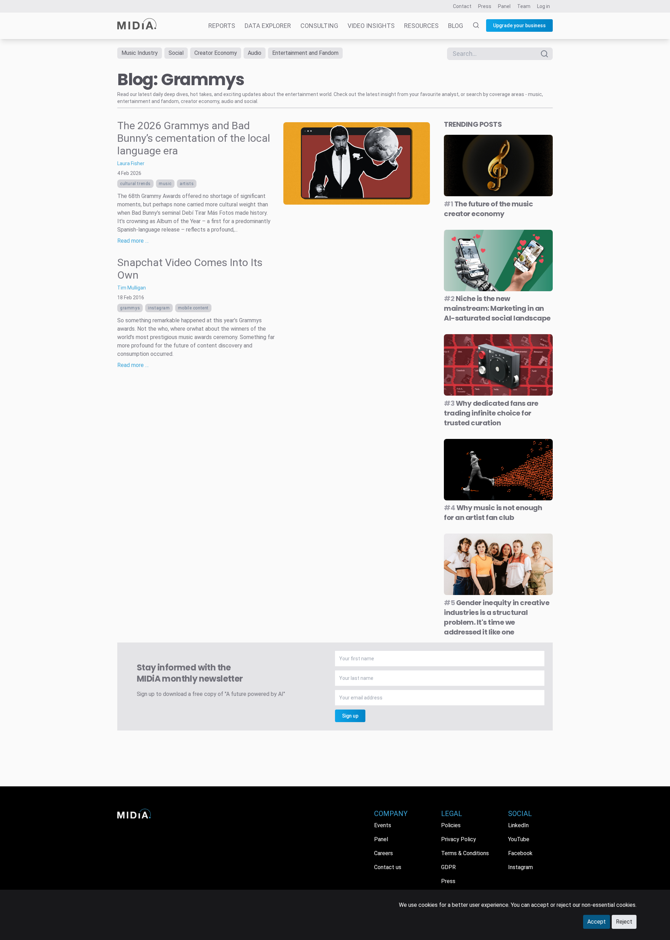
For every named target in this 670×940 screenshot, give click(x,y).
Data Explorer (268, 25)
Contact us (387, 867)
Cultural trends (135, 183)
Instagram (159, 308)
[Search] (471, 26)
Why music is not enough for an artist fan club (493, 512)
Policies (451, 825)
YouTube (518, 839)
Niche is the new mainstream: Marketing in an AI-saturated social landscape (497, 308)
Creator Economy (215, 53)
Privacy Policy (458, 839)
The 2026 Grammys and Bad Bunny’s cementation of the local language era (193, 138)
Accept (596, 921)
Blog (455, 25)
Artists (187, 183)
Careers (383, 853)
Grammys (130, 308)
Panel (504, 6)
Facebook (520, 853)
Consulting (319, 25)
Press (484, 6)
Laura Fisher (130, 163)
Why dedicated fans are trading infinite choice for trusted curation (491, 413)
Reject (624, 921)
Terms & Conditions (465, 853)
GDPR (448, 867)
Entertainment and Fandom (305, 53)
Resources (421, 25)
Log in (543, 6)
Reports (221, 25)
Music (165, 183)
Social (176, 53)
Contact (462, 6)
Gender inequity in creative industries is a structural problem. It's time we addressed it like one (496, 617)
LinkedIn (518, 825)
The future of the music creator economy (488, 209)
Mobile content (193, 308)
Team (523, 6)
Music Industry (139, 53)
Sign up (350, 716)
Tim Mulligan (131, 288)
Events (382, 825)
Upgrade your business (519, 25)
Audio (254, 53)
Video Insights (371, 25)
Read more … (133, 240)
